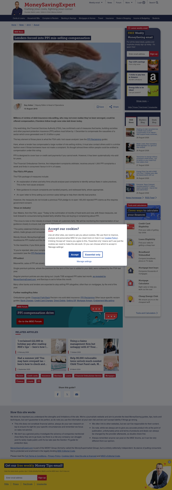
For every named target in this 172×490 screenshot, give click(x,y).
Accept (75, 254)
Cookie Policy (111, 237)
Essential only (92, 254)
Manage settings (84, 261)
